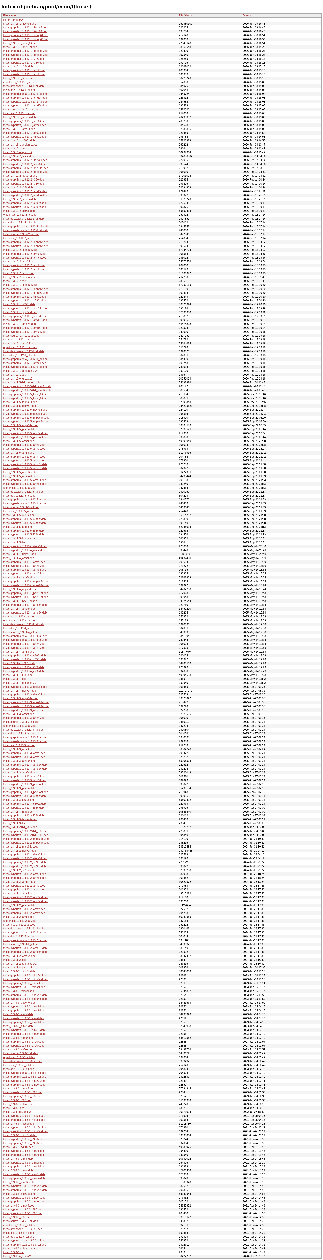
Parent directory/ (13, 19)
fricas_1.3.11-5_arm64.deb (19, 476)
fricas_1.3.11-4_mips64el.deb (20, 589)
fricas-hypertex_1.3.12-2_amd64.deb (25, 195)
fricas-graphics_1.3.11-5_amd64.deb (25, 464)
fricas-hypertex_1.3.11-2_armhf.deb (24, 909)
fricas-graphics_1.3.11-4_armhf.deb (24, 643)
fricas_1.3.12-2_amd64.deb (19, 199)
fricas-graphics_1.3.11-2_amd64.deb (25, 951)
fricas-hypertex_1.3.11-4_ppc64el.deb (25, 597)
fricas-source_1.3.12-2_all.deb (21, 234)
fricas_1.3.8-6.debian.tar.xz (19, 1104)
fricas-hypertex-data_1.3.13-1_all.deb (25, 101)
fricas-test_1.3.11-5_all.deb (19, 511)
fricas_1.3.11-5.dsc (14, 542)
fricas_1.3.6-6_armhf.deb (18, 1158)
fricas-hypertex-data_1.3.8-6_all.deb (24, 1072)
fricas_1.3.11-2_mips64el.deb (20, 846)
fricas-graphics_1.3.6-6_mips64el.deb (25, 1131)
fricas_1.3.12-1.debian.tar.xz (20, 370)
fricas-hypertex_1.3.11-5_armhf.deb (24, 460)
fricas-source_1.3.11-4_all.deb (21, 632)
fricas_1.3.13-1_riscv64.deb (19, 23)
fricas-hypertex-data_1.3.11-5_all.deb (25, 503)
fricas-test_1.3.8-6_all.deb (18, 1065)
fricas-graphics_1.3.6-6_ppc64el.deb (25, 1190)
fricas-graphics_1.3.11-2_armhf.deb (24, 913)
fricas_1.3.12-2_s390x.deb (19, 210)
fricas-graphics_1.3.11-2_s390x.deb (24, 862)
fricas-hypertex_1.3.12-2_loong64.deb (25, 246)
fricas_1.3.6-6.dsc (13, 1252)
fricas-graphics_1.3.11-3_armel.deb (24, 753)
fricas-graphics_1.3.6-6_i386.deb (22, 1213)
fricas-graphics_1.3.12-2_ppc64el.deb (25, 168)
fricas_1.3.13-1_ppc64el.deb (20, 47)
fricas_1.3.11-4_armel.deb (18, 558)
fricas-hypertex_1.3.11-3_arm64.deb (24, 780)
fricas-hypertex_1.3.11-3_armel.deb (24, 756)
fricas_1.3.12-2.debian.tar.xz (20, 277)
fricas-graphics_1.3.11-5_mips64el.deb (26, 417)
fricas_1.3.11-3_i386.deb (18, 811)
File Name (9, 15)
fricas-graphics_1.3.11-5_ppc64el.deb (25, 433)
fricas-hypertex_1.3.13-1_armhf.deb (24, 74)
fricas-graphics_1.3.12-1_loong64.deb (25, 288)
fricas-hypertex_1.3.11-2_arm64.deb (24, 874)
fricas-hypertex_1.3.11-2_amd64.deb (25, 948)
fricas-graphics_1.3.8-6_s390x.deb (23, 1041)
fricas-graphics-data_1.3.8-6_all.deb (24, 1076)
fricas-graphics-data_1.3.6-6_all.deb (24, 1244)
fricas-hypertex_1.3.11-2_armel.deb (24, 885)
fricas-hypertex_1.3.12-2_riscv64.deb (25, 164)
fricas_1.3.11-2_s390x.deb (19, 870)
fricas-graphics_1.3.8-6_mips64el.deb (25, 975)
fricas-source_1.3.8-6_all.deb (20, 1053)
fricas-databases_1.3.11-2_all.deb (23, 928)
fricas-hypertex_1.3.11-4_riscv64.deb (25, 550)
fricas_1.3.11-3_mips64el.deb (20, 698)
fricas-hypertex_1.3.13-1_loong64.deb (25, 39)
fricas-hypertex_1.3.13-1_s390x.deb (24, 136)
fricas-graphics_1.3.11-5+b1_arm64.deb (27, 386)
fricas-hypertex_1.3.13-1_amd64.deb (25, 105)
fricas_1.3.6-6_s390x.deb (18, 1147)
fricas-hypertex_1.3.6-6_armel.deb (23, 1162)
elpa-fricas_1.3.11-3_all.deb (19, 725)
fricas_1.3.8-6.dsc (13, 1108)
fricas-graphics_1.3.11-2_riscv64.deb (25, 854)
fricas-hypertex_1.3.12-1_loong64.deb (25, 292)
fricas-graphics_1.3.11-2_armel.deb (24, 889)
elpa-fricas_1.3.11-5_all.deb (19, 487)
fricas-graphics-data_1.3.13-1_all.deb (25, 93)
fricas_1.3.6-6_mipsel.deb (18, 1123)
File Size (184, 15)
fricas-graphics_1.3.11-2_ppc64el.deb (25, 897)
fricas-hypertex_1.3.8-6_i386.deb (22, 1092)
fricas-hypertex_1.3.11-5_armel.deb (24, 448)
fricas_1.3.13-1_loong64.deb (20, 43)
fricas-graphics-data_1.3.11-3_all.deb (25, 737)
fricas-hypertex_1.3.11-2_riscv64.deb (25, 858)
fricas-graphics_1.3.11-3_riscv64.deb (25, 694)
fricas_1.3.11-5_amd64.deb (19, 472)
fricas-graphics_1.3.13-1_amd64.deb (25, 97)
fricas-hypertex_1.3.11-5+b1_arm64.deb (27, 390)
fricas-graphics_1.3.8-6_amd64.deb (24, 1084)
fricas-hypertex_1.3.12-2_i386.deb (23, 183)
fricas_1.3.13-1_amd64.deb (19, 117)
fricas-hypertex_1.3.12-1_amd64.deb (25, 320)
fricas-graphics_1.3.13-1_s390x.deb (24, 132)
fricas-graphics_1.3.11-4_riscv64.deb (25, 546)
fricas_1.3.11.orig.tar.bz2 (17, 967)
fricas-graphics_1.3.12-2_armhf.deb (24, 265)
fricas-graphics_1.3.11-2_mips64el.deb (26, 838)
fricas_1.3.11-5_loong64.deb (20, 402)
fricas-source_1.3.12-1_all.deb (21, 335)
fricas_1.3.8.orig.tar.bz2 (17, 1111)
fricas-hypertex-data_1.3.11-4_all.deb (25, 639)
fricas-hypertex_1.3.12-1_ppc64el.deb (25, 308)
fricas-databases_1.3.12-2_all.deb (23, 218)
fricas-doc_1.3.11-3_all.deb (19, 733)
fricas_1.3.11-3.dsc (14, 823)
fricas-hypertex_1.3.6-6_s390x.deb (23, 1139)
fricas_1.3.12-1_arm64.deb (19, 343)
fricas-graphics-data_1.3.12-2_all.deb (25, 226)
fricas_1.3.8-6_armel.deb (18, 1026)
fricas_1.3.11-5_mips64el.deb (20, 425)
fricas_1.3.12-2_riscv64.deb (19, 156)
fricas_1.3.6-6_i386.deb (17, 1217)
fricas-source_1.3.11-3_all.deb (21, 721)
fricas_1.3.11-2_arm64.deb (19, 881)
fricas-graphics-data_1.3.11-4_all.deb (25, 636)
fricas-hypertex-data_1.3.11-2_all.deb (25, 932)
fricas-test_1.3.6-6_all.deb (18, 1232)
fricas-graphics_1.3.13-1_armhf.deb (24, 70)
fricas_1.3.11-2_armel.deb (18, 893)
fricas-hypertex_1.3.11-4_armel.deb (24, 565)
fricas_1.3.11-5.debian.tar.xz (20, 538)
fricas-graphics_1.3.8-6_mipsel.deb (24, 983)
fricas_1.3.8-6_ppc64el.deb (19, 1002)
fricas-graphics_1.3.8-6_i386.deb (22, 1096)
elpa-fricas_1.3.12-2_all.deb (20, 214)
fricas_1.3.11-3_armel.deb (18, 749)
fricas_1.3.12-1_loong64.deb (20, 284)
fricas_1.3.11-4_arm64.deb (19, 577)
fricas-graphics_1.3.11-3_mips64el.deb (26, 702)
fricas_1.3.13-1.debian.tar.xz (20, 144)
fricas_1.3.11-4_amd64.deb (19, 608)
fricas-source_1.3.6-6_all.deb (20, 1221)
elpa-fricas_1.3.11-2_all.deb (19, 920)
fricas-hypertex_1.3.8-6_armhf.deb (23, 1006)
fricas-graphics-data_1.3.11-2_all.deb (25, 940)
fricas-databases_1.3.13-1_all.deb (23, 86)
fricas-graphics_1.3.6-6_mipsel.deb (24, 1119)
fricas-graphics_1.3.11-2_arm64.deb (24, 877)
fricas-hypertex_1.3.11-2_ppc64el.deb (25, 901)
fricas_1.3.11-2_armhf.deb (18, 916)
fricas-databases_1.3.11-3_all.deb (23, 729)
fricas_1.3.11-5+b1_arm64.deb (21, 382)
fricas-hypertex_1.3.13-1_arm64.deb (24, 125)
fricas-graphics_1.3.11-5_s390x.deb (24, 519)
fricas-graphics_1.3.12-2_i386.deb (23, 179)
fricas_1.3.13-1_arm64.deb (19, 129)
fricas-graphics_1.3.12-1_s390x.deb (24, 296)
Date (246, 15)
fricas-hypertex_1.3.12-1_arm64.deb (24, 331)
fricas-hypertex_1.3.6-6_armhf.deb (23, 1150)
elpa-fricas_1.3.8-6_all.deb (19, 1057)
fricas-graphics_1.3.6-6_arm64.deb (24, 1178)
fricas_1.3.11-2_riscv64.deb (19, 850)
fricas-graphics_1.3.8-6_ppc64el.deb (25, 995)
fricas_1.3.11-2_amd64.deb (19, 956)
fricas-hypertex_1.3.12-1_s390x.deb (24, 300)
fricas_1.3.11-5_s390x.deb (19, 515)
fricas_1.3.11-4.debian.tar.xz (20, 682)
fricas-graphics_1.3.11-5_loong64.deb (25, 394)
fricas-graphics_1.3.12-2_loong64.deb (25, 242)
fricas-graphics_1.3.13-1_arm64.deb (24, 121)
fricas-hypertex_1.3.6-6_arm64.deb (24, 1174)
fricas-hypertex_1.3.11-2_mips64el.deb (26, 842)
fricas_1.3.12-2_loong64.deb (20, 249)
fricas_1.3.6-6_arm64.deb (18, 1182)
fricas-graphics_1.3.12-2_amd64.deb (25, 191)
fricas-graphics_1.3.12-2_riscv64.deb (25, 160)
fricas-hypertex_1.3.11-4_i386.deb (23, 671)
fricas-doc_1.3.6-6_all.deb (18, 1236)
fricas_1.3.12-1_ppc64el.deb (20, 312)
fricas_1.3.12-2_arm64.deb (19, 261)
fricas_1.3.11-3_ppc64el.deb (20, 788)
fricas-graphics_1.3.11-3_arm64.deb (24, 776)
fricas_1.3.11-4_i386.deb (18, 675)
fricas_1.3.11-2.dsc (14, 959)
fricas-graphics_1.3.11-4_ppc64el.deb (25, 593)
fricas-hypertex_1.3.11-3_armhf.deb (24, 710)
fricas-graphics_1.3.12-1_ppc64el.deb (25, 316)
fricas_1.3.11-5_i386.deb (18, 526)
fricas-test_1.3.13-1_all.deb (19, 113)
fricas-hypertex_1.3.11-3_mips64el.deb (26, 706)
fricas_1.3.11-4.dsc (14, 678)
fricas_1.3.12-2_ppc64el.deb (20, 175)
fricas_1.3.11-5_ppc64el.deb (20, 429)
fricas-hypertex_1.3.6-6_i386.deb (22, 1209)
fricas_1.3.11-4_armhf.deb (18, 651)
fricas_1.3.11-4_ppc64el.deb (20, 601)
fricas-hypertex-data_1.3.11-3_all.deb (25, 741)
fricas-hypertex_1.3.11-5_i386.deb (23, 534)
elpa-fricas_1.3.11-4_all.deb (19, 620)
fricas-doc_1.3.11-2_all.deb (19, 936)
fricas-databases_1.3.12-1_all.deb (23, 351)
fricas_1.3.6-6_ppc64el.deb (19, 1193)
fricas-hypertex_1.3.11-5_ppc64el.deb (25, 437)
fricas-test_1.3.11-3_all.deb (19, 745)
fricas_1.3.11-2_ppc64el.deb (20, 905)
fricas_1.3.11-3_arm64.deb (19, 772)
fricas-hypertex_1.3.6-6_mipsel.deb (24, 1115)
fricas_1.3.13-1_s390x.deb (19, 140)
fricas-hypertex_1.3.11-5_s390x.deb (24, 522)
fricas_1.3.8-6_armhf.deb (18, 1014)
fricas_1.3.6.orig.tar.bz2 (17, 1256)
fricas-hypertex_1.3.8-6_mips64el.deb (25, 979)
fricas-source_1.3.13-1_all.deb (21, 109)
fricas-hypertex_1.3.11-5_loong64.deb (25, 398)
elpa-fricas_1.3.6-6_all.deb (19, 1225)
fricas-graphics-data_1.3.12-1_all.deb (25, 359)
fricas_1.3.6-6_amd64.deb (18, 1205)
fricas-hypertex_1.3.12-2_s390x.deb (24, 207)
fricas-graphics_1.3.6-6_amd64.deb (24, 1201)
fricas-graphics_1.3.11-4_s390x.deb (24, 655)
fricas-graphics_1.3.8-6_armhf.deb (23, 1010)
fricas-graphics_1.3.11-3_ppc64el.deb (25, 792)
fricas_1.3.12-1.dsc (14, 374)
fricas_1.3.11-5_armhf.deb (18, 452)
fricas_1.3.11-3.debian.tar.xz (20, 819)
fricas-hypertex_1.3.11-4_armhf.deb (24, 647)
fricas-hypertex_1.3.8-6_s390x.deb (23, 1045)
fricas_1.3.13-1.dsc (14, 148)
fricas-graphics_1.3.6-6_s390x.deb (23, 1143)
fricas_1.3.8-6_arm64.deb (18, 1037)
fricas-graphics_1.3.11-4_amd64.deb (25, 604)
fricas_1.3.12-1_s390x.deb (19, 304)
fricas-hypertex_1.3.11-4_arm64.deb (24, 573)
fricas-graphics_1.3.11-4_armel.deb (24, 562)
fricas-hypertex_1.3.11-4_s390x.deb (24, 659)
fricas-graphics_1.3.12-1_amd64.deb (25, 327)
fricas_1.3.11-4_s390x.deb (19, 663)
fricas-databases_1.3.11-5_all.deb (23, 491)
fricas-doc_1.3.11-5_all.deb (19, 495)
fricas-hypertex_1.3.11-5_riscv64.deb (25, 413)
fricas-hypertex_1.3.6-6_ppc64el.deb (25, 1186)
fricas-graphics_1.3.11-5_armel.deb (24, 444)
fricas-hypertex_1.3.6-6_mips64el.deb (25, 1127)
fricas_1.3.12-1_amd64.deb (19, 323)
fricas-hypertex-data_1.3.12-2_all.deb (25, 230)
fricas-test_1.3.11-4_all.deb (19, 616)
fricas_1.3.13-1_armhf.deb (18, 78)
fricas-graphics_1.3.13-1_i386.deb (23, 58)
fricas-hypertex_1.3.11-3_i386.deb (23, 807)
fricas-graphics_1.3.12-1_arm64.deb (24, 363)
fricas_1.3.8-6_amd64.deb (18, 1088)
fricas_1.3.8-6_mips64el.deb (20, 971)
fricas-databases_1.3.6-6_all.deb (22, 1229)
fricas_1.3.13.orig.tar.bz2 (17, 152)
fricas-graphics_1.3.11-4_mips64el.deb (26, 581)
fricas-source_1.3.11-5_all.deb (21, 507)
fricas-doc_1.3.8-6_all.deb (18, 1069)
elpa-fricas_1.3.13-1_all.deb (20, 82)
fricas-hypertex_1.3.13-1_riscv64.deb (25, 31)
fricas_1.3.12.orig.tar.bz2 (17, 378)
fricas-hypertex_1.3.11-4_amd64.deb (25, 612)
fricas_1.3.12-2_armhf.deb (18, 273)
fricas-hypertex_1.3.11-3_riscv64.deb (25, 686)
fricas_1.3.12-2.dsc (14, 281)
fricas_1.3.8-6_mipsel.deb (18, 990)
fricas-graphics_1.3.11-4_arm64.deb (24, 569)
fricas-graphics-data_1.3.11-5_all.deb (25, 499)
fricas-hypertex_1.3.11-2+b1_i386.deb (25, 835)
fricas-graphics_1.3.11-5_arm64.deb (24, 480)
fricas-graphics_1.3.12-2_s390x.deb (24, 203)
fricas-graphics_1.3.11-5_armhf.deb (24, 456)
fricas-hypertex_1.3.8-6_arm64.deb (24, 1030)
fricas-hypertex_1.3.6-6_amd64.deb (24, 1197)
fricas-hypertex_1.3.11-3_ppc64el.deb (25, 784)
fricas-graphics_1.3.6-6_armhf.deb (23, 1154)
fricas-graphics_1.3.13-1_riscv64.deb (25, 27)
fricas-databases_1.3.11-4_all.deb (23, 624)
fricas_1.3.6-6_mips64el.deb (20, 1135)
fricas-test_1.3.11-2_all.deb (19, 924)
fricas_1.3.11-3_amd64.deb (19, 760)
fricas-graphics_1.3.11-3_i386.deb (23, 815)
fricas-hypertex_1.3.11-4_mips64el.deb (26, 585)
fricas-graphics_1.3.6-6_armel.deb (23, 1166)
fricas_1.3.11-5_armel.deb (18, 441)
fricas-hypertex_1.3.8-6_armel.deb (23, 1018)
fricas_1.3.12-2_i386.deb (18, 187)
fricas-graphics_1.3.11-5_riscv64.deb (25, 409)
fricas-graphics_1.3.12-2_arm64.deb (24, 253)
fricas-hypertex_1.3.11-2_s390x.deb (24, 866)
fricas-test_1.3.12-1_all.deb (19, 339)
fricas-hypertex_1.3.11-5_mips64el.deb (26, 421)
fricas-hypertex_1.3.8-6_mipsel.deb (24, 987)
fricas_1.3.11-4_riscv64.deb (19, 554)
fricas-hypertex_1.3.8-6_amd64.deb (24, 1080)
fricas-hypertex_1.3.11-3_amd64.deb (25, 768)
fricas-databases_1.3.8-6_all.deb (22, 1061)
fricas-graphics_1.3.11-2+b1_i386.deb (25, 831)
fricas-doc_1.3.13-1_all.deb (19, 89)
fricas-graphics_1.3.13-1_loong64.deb (25, 35)
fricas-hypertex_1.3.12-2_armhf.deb (24, 269)
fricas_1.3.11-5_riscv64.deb (19, 405)
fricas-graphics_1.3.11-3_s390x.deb (24, 803)
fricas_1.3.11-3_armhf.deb (18, 714)
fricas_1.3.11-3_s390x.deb (19, 799)
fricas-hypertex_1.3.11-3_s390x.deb (24, 796)
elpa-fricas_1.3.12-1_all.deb (20, 347)
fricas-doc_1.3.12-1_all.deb (19, 355)
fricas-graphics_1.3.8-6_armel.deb (23, 1022)
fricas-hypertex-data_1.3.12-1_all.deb (25, 366)
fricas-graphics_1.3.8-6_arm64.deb (24, 1033)
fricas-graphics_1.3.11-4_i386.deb (23, 667)
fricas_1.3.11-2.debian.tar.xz (20, 963)
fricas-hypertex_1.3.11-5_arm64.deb (24, 483)
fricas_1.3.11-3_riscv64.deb (19, 690)
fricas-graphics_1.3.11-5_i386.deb (23, 530)
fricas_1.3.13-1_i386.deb (18, 66)
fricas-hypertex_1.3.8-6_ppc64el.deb (25, 998)
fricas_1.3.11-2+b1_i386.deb (20, 827)
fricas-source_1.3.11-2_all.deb (21, 944)
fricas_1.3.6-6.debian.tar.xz (19, 1248)
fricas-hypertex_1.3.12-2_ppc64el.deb (25, 171)
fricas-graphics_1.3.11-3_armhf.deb (24, 717)
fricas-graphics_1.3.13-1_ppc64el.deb (25, 50)
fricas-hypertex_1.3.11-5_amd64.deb (25, 468)
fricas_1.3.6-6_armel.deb (18, 1170)
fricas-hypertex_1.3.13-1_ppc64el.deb (25, 54)
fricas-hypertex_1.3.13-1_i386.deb (23, 62)
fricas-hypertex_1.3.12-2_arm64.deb (24, 257)
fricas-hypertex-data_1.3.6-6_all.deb (24, 1240)
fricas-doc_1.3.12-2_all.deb (19, 222)
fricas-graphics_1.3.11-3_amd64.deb (25, 764)
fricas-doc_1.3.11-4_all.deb (19, 628)
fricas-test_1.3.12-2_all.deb (19, 238)
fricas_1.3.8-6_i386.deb (17, 1100)
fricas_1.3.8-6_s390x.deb (18, 1049)
